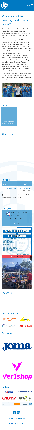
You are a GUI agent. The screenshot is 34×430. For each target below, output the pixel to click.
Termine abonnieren (10, 195)
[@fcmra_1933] (8, 214)
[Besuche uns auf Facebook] (14, 413)
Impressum (12, 418)
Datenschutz (21, 418)
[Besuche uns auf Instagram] (18, 413)
